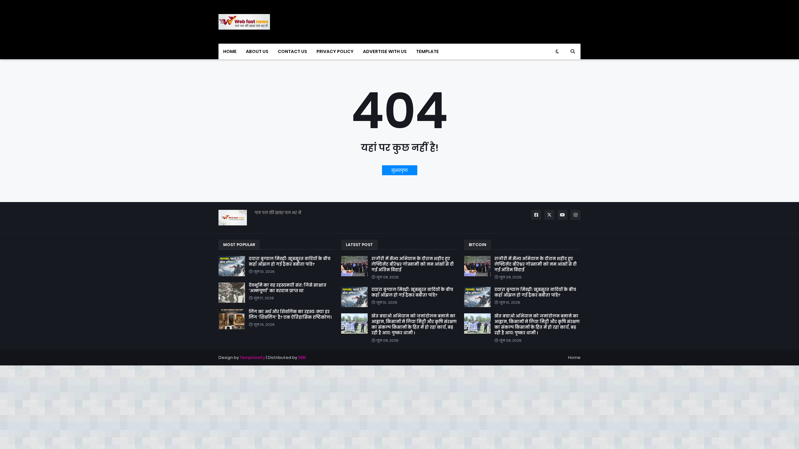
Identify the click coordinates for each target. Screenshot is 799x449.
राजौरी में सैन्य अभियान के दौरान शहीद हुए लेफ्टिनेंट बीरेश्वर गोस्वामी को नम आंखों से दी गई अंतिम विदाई (412, 264)
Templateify (252, 357)
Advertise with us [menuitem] (385, 51)
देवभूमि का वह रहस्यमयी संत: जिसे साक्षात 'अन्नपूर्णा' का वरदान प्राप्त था (287, 288)
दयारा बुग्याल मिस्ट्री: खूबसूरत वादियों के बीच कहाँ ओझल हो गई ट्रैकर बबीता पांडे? (290, 261)
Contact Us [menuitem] (292, 51)
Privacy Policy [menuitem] (335, 51)
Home (574, 357)
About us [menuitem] (257, 51)
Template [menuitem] (427, 51)
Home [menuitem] (230, 51)
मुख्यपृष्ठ (399, 170)
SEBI (302, 357)
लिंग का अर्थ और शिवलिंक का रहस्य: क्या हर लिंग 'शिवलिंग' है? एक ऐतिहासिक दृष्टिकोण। (290, 314)
